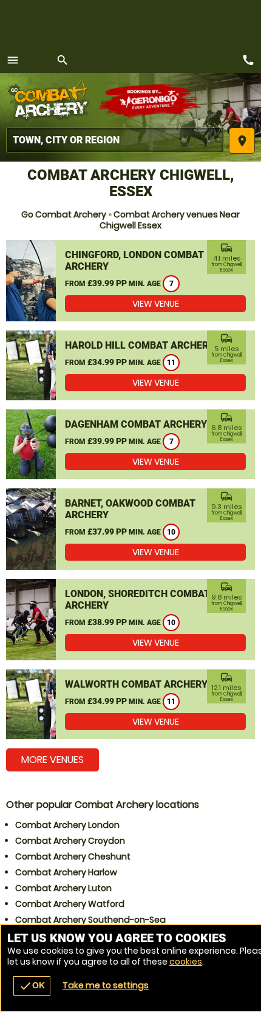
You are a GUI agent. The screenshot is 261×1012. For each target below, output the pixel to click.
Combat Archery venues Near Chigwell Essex (170, 219)
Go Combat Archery (63, 214)
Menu (12, 60)
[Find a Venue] (115, 140)
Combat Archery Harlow (66, 872)
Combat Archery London (67, 825)
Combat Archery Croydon (70, 841)
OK (32, 986)
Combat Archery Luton (63, 888)
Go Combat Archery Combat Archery (51, 100)
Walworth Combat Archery (136, 684)
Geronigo (150, 100)
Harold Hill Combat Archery (139, 345)
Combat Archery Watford (69, 904)
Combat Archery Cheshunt (72, 856)
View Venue (155, 304)
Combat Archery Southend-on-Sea (90, 920)
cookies (185, 962)
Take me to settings (106, 985)
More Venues (52, 760)
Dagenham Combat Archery (136, 424)
